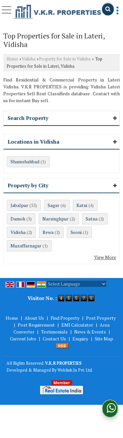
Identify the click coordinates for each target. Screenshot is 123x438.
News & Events (90, 332)
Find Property (65, 318)
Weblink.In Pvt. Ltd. (75, 370)
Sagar (53, 205)
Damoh (17, 219)
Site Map (104, 338)
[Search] (108, 9)
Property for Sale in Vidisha (65, 59)
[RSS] (62, 345)
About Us (34, 318)
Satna (91, 219)
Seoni (76, 232)
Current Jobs (23, 338)
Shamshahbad (24, 161)
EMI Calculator (77, 325)
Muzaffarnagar (25, 245)
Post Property (101, 318)
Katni (81, 205)
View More (105, 257)
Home (12, 59)
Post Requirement (36, 325)
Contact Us (54, 338)
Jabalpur (19, 205)
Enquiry (80, 338)
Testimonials (54, 332)
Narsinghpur (55, 219)
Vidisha (28, 59)
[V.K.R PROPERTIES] (57, 12)
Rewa (48, 232)
